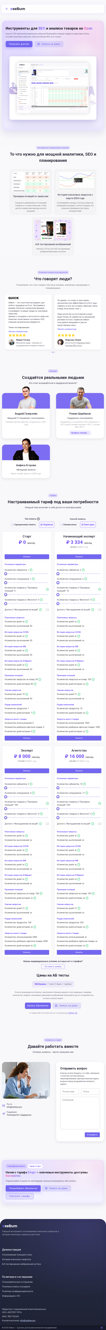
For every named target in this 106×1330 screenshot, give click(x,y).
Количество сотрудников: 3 (70, 579)
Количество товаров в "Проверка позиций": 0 (21, 589)
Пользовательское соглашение (17, 1282)
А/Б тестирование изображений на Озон (21, 1264)
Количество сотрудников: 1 (18, 579)
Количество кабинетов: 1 (17, 570)
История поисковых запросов (16, 1259)
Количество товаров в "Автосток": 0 (22, 600)
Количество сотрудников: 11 (71, 793)
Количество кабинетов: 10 (70, 784)
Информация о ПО (11, 1296)
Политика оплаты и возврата (16, 1286)
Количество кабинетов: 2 (69, 570)
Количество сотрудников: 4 (18, 793)
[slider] (5, 573)
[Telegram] (101, 1327)
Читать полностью (17, 329)
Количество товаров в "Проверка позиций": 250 (73, 803)
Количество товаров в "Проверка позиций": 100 (21, 803)
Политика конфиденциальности (17, 1291)
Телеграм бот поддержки (19, 1115)
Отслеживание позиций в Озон (17, 1254)
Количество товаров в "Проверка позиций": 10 (73, 589)
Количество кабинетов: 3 (17, 784)
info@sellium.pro (14, 1107)
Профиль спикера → (80, 433)
